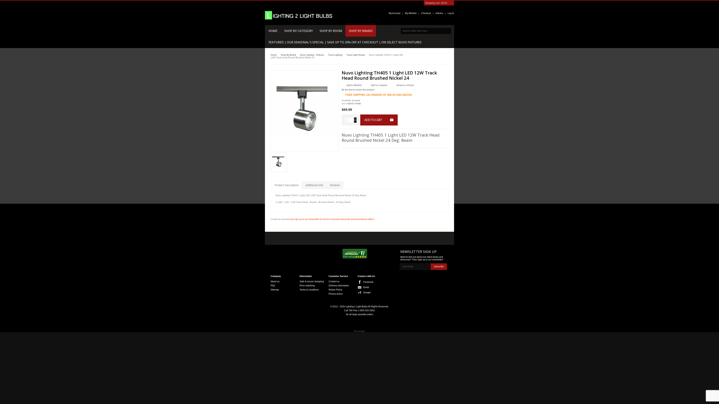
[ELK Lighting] (325, 237)
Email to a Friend (405, 85)
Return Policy (335, 289)
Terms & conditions (309, 289)
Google (367, 292)
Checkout (426, 13)
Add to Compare (379, 85)
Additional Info (314, 185)
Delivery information (339, 285)
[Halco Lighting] (305, 237)
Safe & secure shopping (312, 281)
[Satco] (349, 237)
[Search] (448, 31)
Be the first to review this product (358, 89)
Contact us (334, 281)
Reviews (335, 185)
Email (366, 287)
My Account (394, 13)
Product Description (286, 185)
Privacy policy (336, 294)
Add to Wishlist (354, 85)
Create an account (280, 219)
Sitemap (275, 289)
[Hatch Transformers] (283, 237)
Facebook (368, 282)
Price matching (307, 285)
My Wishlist (410, 13)
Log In (451, 13)
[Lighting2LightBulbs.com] (298, 15)
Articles (439, 13)
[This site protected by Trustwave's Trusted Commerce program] (384, 254)
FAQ (273, 285)
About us (275, 281)
